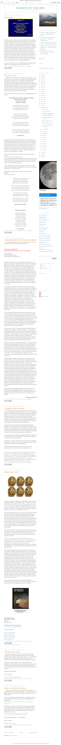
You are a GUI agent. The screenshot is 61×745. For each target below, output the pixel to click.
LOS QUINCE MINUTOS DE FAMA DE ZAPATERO (20, 240)
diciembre (44, 107)
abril (43, 143)
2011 (42, 106)
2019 (42, 89)
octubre (44, 131)
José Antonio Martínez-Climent (46, 246)
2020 (42, 87)
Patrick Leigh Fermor (43, 228)
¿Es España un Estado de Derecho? (14, 408)
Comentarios (44, 268)
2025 (42, 77)
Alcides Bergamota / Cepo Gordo (46, 251)
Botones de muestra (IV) (9, 635)
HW (40, 294)
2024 (42, 79)
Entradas (43, 265)
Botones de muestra (8, 639)
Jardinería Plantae (43, 224)
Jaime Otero (41, 231)
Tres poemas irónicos (10, 76)
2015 (42, 97)
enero (43, 150)
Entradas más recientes (9, 732)
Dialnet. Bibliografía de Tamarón (46, 68)
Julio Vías (41, 226)
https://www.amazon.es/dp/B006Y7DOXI (13, 626)
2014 (42, 99)
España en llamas (43, 242)
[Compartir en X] (8, 68)
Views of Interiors (43, 215)
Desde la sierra (42, 233)
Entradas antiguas (33, 732)
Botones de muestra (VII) (9, 632)
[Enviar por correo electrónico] (5, 68)
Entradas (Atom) (13, 735)
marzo (43, 145)
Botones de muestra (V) (9, 633)
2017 (42, 93)
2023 (42, 81)
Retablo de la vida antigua (45, 237)
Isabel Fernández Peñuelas (45, 238)
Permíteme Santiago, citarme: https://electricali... (45, 51)
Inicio (21, 732)
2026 (42, 74)
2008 (42, 156)
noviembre (44, 129)
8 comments (29, 641)
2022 (42, 83)
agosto (43, 135)
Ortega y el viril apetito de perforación (12, 677)
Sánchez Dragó (42, 229)
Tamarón (41, 63)
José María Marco (43, 218)
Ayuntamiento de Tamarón (45, 240)
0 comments (29, 399)
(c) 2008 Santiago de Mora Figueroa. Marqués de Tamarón (30, 743)
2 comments (29, 66)
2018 (42, 91)
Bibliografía (41, 58)
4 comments (29, 462)
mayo (43, 141)
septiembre (44, 133)
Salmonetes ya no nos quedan (45, 249)
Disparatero (41, 247)
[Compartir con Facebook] (9, 68)
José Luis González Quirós (45, 235)
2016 (42, 95)
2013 (42, 101)
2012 (42, 103)
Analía (41, 292)
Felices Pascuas (8, 17)
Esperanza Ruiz (42, 217)
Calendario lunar (44, 208)
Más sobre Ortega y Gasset (12, 652)
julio (43, 137)
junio (43, 139)
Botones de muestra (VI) (11, 472)
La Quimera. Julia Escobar (44, 244)
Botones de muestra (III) (9, 636)
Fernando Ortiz (42, 222)
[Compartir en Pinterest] (11, 68)
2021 (42, 85)
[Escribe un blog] (6, 68)
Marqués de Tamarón (30, 8)
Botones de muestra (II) (9, 638)
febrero (43, 147)
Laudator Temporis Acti (44, 220)
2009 (42, 154)
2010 (42, 152)
